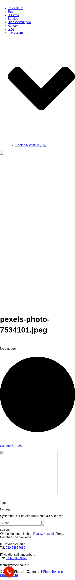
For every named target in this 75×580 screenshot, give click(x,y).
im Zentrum (15, 8)
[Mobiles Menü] (1, 152)
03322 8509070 (16, 558)
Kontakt (13, 25)
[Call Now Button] (9, 571)
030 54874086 (15, 547)
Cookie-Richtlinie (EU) (30, 145)
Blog (11, 29)
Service (13, 18)
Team (11, 11)
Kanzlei (48, 533)
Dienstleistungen (19, 22)
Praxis (37, 533)
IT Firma (13, 15)
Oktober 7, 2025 (11, 445)
